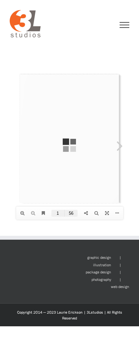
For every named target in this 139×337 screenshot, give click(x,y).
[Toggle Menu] (124, 25)
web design (120, 286)
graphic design (99, 257)
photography (101, 279)
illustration (102, 265)
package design (98, 272)
